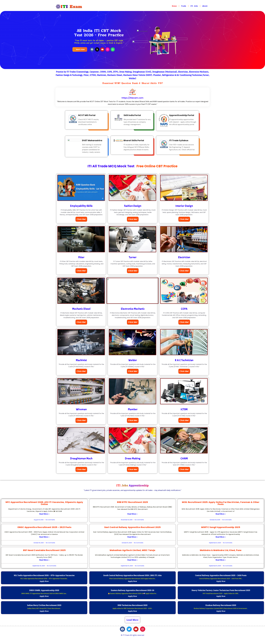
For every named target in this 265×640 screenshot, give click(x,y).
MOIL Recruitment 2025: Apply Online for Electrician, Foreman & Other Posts (220, 503)
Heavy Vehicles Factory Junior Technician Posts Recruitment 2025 (221, 590)
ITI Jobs (194, 6)
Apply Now (44, 581)
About (205, 6)
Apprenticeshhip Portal (181, 115)
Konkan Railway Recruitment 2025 (220, 605)
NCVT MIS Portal (86, 115)
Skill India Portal (132, 115)
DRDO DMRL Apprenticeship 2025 (44, 590)
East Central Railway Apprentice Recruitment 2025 (132, 527)
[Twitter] (129, 629)
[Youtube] (102, 49)
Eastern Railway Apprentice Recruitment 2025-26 (132, 590)
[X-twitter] (97, 49)
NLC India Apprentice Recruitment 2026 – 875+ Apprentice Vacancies (44, 575)
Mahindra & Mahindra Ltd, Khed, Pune (221, 550)
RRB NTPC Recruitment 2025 (132, 502)
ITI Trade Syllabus (178, 140)
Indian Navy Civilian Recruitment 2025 (44, 605)
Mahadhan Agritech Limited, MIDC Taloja (132, 550)
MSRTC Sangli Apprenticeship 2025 (220, 527)
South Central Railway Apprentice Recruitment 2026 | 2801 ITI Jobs (132, 575)
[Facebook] (92, 49)
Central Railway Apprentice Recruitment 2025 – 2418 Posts (220, 575)
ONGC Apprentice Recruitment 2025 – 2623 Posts (44, 527)
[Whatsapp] (113, 49)
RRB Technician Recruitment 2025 (132, 605)
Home (174, 6)
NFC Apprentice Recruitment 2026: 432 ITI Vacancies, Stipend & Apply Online (44, 503)
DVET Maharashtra (92, 140)
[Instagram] (107, 49)
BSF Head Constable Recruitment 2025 (44, 550)
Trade (183, 6)
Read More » (44, 514)
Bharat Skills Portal (134, 140)
